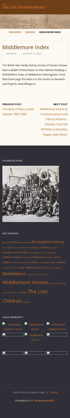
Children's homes (12, 257)
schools (15, 292)
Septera (34, 400)
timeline (26, 302)
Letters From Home (21, 262)
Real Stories (60, 283)
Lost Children (57, 262)
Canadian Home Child (14, 252)
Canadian (53, 247)
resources (6, 292)
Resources (15, 32)
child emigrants (34, 252)
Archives (14, 242)
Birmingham (25, 242)
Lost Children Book (10, 268)
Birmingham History (48, 242)
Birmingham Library (11, 247)
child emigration (49, 252)
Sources (30, 32)
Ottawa (51, 283)
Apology (5, 242)
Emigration (37, 257)
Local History (44, 262)
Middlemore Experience (38, 274)
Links (34, 262)
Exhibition (48, 257)
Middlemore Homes (25, 282)
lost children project (31, 267)
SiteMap (53, 392)
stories (23, 292)
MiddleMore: (14, 273)
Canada (44, 247)
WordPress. (48, 400)
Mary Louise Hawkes (52, 268)
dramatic (26, 257)
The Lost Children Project (24, 7)
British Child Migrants (30, 247)
